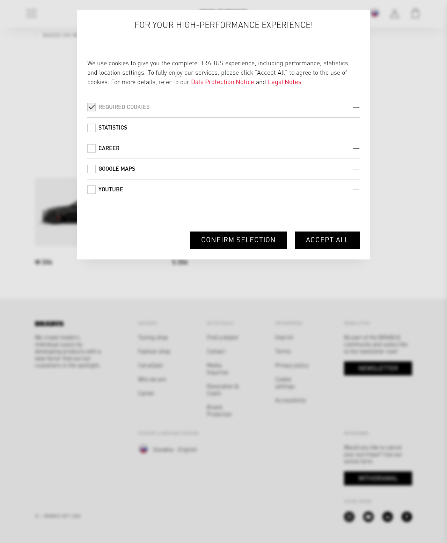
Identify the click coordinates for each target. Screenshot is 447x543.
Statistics (112, 127)
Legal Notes (284, 81)
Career (108, 148)
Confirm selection (238, 239)
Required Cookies (123, 107)
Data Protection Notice (222, 81)
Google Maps (116, 168)
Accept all (327, 239)
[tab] (223, 107)
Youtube (110, 189)
